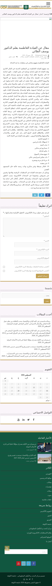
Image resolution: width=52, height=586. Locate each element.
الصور (49, 516)
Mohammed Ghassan (41, 55)
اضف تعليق (12, 57)
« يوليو (48, 400)
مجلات (49, 491)
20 (18, 391)
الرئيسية (47, 14)
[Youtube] (18, 420)
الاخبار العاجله (39, 57)
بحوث (49, 495)
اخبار (41, 14)
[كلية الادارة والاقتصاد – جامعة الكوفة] (26, 7)
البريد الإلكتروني (42, 249)
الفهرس (48, 474)
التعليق (46, 216)
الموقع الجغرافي (45, 537)
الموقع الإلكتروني (43, 258)
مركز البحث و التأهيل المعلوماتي (40, 528)
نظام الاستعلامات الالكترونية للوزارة (39, 533)
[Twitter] (28, 420)
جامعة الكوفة (47, 524)
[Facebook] (33, 420)
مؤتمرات (48, 487)
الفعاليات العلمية (29, 57)
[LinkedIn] (23, 420)
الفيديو (49, 520)
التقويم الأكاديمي (45, 511)
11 (34, 387)
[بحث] (7, 548)
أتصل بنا (48, 541)
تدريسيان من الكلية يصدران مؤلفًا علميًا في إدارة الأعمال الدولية (28, 340)
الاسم (46, 241)
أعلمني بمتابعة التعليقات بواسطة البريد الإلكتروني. (32, 267)
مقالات (22, 57)
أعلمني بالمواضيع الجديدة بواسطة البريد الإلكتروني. (31, 271)
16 (47, 391)
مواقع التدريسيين (45, 478)
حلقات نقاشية (46, 500)
